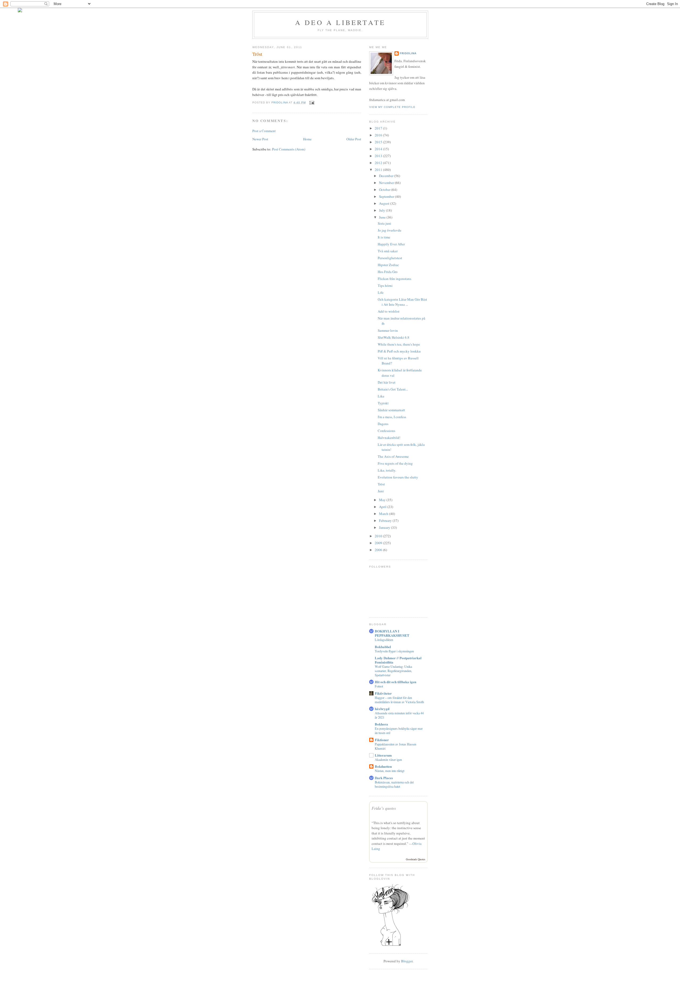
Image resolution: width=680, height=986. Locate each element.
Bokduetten (383, 766)
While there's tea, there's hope (399, 344)
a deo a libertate (340, 22)
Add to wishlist (389, 311)
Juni (381, 491)
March (384, 513)
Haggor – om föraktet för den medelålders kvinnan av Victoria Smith (399, 699)
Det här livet (387, 382)
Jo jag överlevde (389, 230)
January (385, 527)
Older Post (353, 139)
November (387, 182)
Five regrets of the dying (395, 463)
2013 (379, 155)
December (386, 175)
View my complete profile (392, 107)
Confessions (386, 430)
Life (381, 292)
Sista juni (384, 223)
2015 (379, 142)
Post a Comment (264, 130)
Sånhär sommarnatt (391, 410)
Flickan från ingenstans (394, 278)
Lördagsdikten (384, 639)
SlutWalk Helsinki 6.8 (393, 337)
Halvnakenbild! (389, 437)
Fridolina (408, 53)
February (386, 520)
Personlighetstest (390, 257)
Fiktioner (382, 739)
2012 (379, 162)
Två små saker (388, 251)
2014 (379, 148)
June (382, 217)
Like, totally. (387, 470)
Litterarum (383, 755)
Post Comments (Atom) (288, 149)
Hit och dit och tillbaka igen (395, 681)
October (385, 189)
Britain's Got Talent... (393, 389)
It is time (384, 237)
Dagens (383, 423)
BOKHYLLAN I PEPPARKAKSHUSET (392, 633)
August (384, 203)
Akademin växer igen (388, 759)
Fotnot (379, 686)
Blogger (407, 961)
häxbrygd (382, 708)
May (382, 499)
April (383, 506)
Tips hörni (385, 285)
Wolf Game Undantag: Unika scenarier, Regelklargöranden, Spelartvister (393, 670)
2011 (379, 169)
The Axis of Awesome (393, 456)
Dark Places (384, 777)
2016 (379, 135)
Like (381, 396)
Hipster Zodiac (388, 264)
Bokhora (381, 724)
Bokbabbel (383, 646)
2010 (379, 536)
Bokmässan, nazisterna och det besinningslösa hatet (394, 784)
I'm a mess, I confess (392, 416)
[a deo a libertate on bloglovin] (390, 945)
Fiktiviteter (383, 693)
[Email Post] (311, 102)
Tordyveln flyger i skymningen (394, 651)
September (387, 196)
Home (307, 139)
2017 (379, 128)
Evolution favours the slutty (398, 477)
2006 (379, 549)
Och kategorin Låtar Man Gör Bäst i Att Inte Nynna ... (402, 302)
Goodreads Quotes (415, 859)
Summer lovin (388, 330)
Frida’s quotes (384, 808)
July (382, 210)
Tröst (381, 484)
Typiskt (383, 403)
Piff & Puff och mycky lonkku (399, 351)
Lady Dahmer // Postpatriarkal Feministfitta (398, 660)
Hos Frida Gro (388, 271)
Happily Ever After (391, 244)
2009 (379, 542)
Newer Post (260, 139)
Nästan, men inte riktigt (389, 771)
